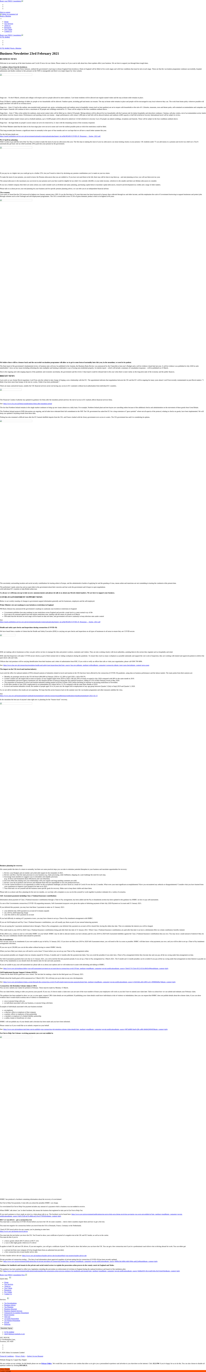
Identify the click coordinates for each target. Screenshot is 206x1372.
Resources (7, 27)
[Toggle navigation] (1, 18)
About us (7, 25)
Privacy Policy (20, 1356)
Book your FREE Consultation (10, 1)
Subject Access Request (35, 1356)
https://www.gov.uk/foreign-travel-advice (14, 1231)
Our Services (8, 24)
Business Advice (10, 1305)
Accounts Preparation (11, 1319)
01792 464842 (5, 37)
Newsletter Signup (6, 1328)
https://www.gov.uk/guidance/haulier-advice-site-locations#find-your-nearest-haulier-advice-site (54, 1256)
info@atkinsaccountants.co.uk (14, 1334)
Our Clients (8, 29)
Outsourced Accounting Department (16, 1313)
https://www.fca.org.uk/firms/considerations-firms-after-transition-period (27, 404)
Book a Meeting (5, 16)
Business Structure (10, 1309)
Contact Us (8, 31)
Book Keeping (9, 1315)
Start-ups (7, 1317)
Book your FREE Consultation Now (12, 1275)
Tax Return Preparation (12, 1320)
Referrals (7, 1324)
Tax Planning (8, 1307)
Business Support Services (13, 1311)
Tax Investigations (10, 1303)
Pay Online (8, 1292)
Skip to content (5, 12)
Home (6, 22)
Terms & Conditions (7, 1356)
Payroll (6, 1322)
